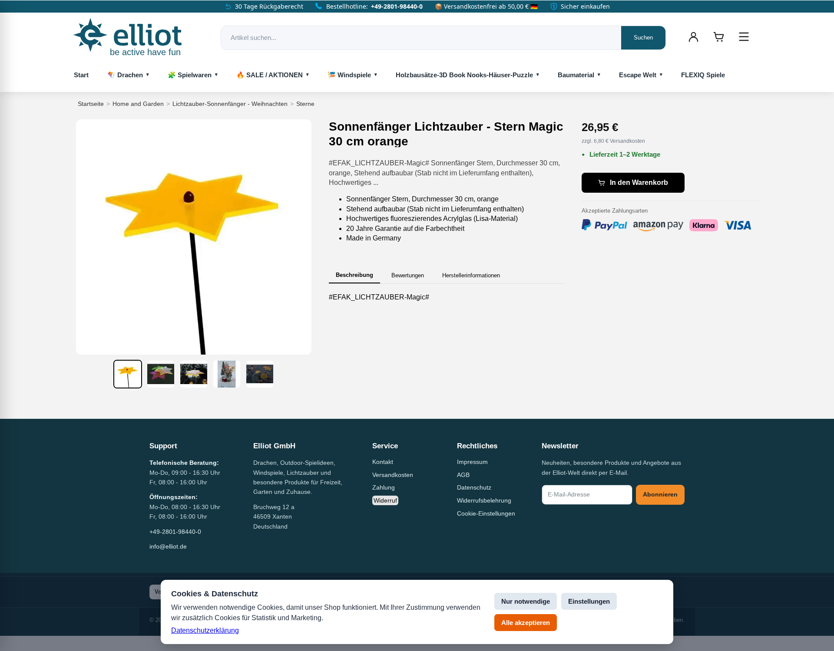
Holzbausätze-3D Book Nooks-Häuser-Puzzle (464, 75)
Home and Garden (138, 103)
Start (81, 75)
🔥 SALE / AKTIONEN (269, 75)
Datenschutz (474, 487)
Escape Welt (637, 75)
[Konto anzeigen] (693, 37)
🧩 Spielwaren (190, 75)
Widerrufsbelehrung (484, 500)
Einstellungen (589, 601)
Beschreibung (354, 275)
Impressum (472, 461)
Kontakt (382, 461)
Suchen (643, 37)
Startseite (91, 103)
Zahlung (383, 487)
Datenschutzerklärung (205, 630)
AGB (463, 474)
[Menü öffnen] (743, 37)
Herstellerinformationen (471, 275)
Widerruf (385, 500)
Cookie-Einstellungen (486, 513)
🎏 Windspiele (349, 75)
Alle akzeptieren (525, 622)
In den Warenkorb (639, 182)
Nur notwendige (525, 601)
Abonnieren (660, 494)
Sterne (305, 103)
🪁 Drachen (125, 75)
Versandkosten (392, 474)
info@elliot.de (168, 546)
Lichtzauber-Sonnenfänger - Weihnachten (230, 103)
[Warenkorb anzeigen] (718, 37)
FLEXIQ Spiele (703, 75)
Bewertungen (407, 275)
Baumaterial (576, 75)
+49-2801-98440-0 (397, 6)
